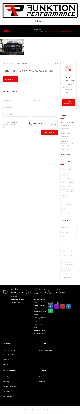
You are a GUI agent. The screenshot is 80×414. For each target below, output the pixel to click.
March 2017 (68, 232)
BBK (69, 251)
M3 (63, 260)
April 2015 (68, 236)
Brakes (64, 173)
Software (65, 200)
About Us (6, 360)
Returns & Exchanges (10, 386)
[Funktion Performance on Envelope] (68, 306)
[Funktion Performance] (40, 10)
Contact (5, 365)
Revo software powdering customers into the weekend (67, 143)
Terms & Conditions (9, 355)
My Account (42, 377)
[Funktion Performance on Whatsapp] (50, 311)
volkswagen (66, 277)
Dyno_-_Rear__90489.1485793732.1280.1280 (28, 70)
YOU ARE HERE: (37, 30)
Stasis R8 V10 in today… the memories (68, 124)
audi (63, 251)
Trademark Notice (9, 350)
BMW (69, 169)
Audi (63, 169)
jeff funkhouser (23, 63)
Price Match (7, 391)
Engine (64, 182)
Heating (72, 182)
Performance (66, 187)
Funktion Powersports (45, 350)
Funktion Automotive (45, 355)
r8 (62, 268)
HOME (35, 32)
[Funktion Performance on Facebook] (50, 306)
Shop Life (65, 195)
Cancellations (7, 396)
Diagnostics (66, 178)
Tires (63, 208)
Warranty (6, 382)
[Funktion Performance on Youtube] (62, 306)
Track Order (42, 382)
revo (68, 268)
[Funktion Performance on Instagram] (56, 306)
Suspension (65, 204)
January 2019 (68, 227)
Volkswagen (66, 213)
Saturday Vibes (65, 133)
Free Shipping (7, 377)
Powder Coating (67, 191)
